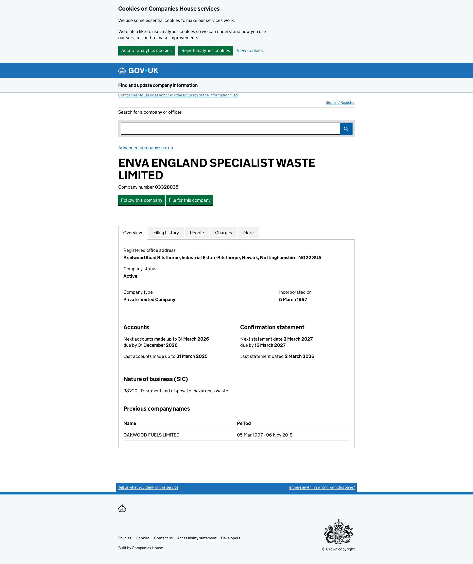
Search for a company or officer (150, 112)
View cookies (250, 50)
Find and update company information (158, 85)
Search (346, 129)
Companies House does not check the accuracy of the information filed (178, 95)
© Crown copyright (338, 549)
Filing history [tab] (166, 233)
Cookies (143, 538)
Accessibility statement (197, 538)
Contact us (163, 538)
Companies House (147, 548)
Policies (124, 538)
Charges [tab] (223, 233)
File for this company (190, 200)
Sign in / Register (340, 102)
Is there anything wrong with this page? (322, 487)
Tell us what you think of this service (148, 487)
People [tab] (197, 233)
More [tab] (248, 233)
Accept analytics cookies (146, 50)
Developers (230, 538)
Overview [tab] (132, 233)
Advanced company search (145, 147)
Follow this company (141, 200)
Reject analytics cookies (205, 50)
